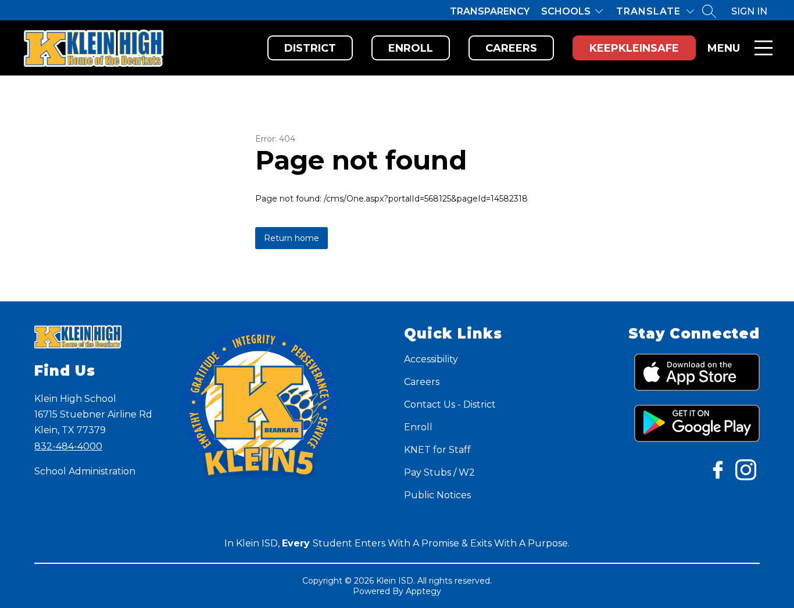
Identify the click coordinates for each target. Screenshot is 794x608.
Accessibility (431, 359)
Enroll (410, 48)
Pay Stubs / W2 (439, 472)
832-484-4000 (68, 446)
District (310, 48)
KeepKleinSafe (634, 48)
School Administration (84, 471)
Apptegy (423, 591)
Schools (566, 11)
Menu (723, 48)
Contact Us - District (450, 404)
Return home (291, 238)
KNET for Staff (437, 449)
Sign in (749, 11)
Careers (511, 48)
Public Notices (437, 495)
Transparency (490, 11)
